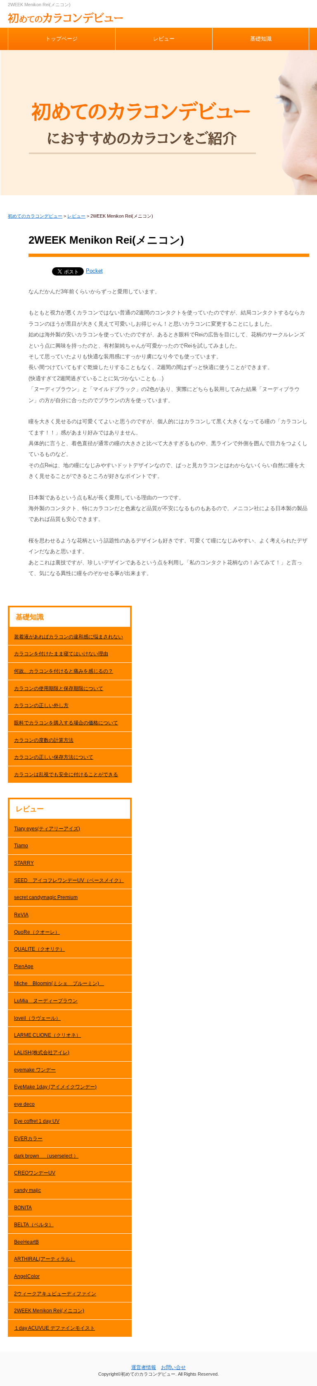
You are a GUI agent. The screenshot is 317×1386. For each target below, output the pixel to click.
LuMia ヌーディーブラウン (46, 1001)
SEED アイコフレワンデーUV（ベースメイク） (69, 880)
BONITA (23, 1208)
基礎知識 (261, 39)
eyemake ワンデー (35, 1070)
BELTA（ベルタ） (34, 1225)
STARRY (24, 863)
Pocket (94, 271)
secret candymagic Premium (46, 897)
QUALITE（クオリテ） (39, 949)
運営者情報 (143, 1367)
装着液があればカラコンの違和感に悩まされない (68, 637)
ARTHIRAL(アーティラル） (44, 1259)
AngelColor (27, 1276)
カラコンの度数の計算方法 (43, 740)
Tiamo (21, 846)
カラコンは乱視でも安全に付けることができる (66, 774)
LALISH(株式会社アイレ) (41, 1052)
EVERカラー (28, 1138)
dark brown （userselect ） (46, 1156)
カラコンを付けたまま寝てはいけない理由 (61, 654)
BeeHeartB (26, 1242)
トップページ (61, 39)
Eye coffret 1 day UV (36, 1121)
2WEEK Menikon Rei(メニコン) (49, 1311)
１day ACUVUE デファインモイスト (54, 1328)
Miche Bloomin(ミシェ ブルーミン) (59, 983)
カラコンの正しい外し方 (41, 705)
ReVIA (21, 915)
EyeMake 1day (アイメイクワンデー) (55, 1087)
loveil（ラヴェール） (37, 1018)
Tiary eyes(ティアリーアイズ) (47, 829)
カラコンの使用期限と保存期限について (58, 688)
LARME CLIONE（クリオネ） (47, 1035)
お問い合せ (173, 1367)
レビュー (164, 39)
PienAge (23, 966)
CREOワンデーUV (34, 1173)
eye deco (24, 1104)
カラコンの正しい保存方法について (53, 757)
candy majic (27, 1190)
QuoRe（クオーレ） (37, 932)
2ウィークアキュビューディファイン (55, 1294)
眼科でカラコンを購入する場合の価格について (66, 723)
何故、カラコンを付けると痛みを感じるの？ (63, 671)
